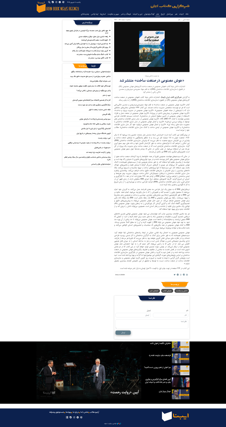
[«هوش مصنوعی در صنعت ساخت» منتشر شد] (152, 47)
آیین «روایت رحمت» (104, 138)
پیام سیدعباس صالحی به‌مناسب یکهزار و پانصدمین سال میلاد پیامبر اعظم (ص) (87, 158)
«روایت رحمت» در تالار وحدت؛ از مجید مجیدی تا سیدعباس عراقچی (89, 142)
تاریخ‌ (163, 14)
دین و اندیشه (137, 14)
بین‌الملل (170, 14)
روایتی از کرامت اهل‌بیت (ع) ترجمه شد (98, 152)
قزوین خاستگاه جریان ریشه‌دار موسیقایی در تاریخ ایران (94, 133)
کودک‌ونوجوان (149, 14)
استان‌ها (103, 14)
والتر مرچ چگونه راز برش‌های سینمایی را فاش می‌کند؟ (94, 90)
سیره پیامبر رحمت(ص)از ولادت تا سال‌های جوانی (95, 119)
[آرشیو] (67, 417)
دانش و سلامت (181, 290)
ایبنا (170, 6)
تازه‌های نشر (154, 290)
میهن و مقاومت (113, 14)
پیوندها (68, 412)
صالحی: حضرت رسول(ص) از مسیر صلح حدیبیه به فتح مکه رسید (90, 76)
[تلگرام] (77, 417)
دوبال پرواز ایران (165, 391)
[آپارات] (81, 417)
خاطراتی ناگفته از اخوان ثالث (160, 343)
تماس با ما (84, 412)
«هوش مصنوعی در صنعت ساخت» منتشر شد (151, 80)
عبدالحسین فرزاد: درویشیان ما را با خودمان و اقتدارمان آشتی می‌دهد (86, 43)
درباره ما (76, 412)
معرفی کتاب (167, 290)
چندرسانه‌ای (85, 14)
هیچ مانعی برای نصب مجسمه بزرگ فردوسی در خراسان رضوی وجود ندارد (87, 31)
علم (157, 14)
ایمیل (149, 310)
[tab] (93, 66)
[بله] (70, 417)
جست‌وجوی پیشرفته (56, 412)
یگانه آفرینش (106, 114)
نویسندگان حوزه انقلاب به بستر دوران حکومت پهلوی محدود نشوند (90, 86)
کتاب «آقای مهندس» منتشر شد (98, 58)
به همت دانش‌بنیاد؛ (152, 76)
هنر (176, 14)
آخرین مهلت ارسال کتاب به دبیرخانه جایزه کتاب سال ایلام (90, 50)
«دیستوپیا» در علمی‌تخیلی (102, 147)
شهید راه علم (107, 95)
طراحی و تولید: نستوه (110, 424)
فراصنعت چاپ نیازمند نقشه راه (160, 355)
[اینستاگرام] (74, 417)
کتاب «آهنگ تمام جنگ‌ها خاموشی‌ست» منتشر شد (92, 54)
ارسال (123, 332)
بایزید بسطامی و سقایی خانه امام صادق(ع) (97, 124)
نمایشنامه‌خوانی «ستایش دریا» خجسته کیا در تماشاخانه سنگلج (91, 71)
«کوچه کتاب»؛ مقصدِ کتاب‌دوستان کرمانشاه (94, 40)
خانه (187, 14)
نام (187, 310)
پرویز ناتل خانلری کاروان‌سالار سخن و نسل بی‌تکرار (92, 47)
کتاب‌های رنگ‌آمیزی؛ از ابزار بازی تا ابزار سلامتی (96, 128)
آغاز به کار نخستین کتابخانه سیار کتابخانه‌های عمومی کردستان (92, 100)
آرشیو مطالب (94, 412)
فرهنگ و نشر (126, 14)
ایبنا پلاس (94, 14)
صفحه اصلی (186, 20)
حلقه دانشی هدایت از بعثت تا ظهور (100, 109)
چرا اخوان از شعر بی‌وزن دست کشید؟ (157, 367)
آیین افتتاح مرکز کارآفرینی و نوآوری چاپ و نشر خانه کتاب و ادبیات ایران (158, 381)
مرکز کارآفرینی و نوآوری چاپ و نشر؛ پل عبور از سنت (94, 105)
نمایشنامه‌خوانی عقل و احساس (101, 164)
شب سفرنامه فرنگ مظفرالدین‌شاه (100, 81)
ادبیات (181, 14)
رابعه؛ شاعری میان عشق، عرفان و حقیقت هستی (93, 36)
